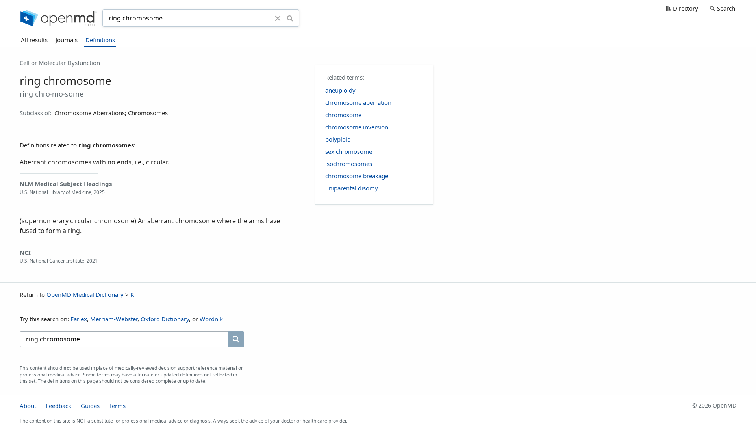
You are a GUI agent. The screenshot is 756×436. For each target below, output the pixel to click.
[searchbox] (124, 339)
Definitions (100, 40)
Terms (117, 406)
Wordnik (211, 319)
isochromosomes (348, 164)
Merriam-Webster (113, 319)
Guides (90, 406)
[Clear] (278, 18)
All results (34, 40)
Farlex (78, 319)
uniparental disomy (351, 188)
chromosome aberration (358, 102)
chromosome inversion (356, 127)
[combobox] (190, 18)
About (28, 406)
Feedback (58, 406)
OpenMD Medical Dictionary (85, 294)
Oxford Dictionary (165, 319)
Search (726, 8)
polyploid (338, 139)
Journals (67, 40)
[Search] (290, 18)
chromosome (343, 115)
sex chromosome (348, 151)
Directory (685, 8)
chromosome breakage (356, 176)
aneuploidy (340, 90)
